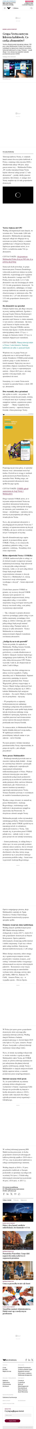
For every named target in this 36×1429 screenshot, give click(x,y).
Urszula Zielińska (8, 152)
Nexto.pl (20, 1384)
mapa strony (6, 1400)
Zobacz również (7, 1200)
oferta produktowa (8, 1403)
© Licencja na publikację (10, 1187)
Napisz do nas (7, 1371)
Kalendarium (21, 1400)
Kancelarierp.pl (22, 1388)
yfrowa (15, 8)
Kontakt (5, 1369)
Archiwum (6, 1386)
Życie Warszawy (23, 1392)
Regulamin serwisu (24, 1371)
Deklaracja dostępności (25, 1375)
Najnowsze (24, 1200)
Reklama (5, 1380)
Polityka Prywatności (24, 1367)
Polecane (16, 1200)
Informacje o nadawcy (24, 1373)
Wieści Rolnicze (22, 1390)
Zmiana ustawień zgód (25, 1369)
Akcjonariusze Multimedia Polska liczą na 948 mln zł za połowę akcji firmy (18, 259)
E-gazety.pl (21, 1382)
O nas (4, 1367)
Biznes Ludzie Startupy (10, 29)
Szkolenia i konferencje (10, 1397)
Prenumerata (7, 1384)
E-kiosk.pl (21, 1380)
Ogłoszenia (6, 1382)
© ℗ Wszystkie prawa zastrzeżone (13, 1189)
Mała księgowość (23, 1386)
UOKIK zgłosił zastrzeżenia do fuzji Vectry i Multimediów (15, 491)
